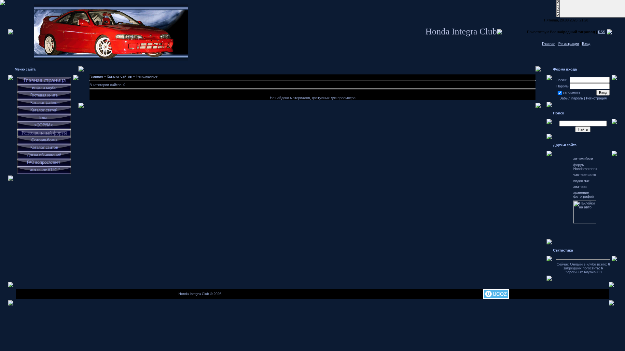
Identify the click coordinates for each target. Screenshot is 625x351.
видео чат (581, 174)
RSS (601, 32)
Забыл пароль (571, 98)
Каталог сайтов (119, 76)
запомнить (571, 92)
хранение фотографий (583, 187)
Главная (548, 44)
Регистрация (568, 44)
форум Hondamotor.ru (585, 160)
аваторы (580, 180)
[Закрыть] (558, 16)
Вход (586, 44)
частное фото (584, 168)
